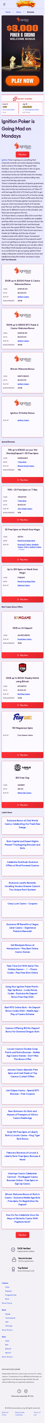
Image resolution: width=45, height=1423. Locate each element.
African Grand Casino (26, 466)
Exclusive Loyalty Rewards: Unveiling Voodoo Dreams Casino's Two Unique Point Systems (22, 886)
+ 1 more (21, 549)
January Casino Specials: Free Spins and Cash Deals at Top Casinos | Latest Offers (22, 1073)
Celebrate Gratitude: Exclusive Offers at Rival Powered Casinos (22, 864)
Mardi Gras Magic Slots (26, 541)
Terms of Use (37, 1413)
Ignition (5, 160)
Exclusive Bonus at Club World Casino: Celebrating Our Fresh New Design (22, 824)
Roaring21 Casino (24, 544)
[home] (26, 6)
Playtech (8, 1291)
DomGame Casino (25, 639)
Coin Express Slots (28, 110)
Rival (7, 1299)
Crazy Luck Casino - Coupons (22, 903)
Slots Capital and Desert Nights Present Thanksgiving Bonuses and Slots (22, 845)
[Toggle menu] (4, 4)
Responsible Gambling (19, 1413)
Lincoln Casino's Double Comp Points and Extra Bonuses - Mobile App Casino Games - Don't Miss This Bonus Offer (22, 1054)
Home (7, 12)
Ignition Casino (23, 297)
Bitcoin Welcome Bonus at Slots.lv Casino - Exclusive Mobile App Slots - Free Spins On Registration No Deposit (22, 1199)
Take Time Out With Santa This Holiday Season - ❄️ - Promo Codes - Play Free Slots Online (22, 969)
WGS (7, 1287)
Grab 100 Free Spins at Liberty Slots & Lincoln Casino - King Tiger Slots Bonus (22, 1135)
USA (6, 1322)
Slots (4, 1337)
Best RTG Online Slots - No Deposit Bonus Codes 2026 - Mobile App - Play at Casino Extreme (22, 1011)
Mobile (7, 1314)
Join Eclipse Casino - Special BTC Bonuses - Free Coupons (22, 1092)
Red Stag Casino (24, 694)
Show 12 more (7, 1330)
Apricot (8, 1353)
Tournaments (10, 1318)
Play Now (22, 154)
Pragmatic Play (10, 1295)
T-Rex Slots (22, 462)
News (18, 12)
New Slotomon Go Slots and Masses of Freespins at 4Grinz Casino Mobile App (22, 1114)
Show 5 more (7, 1303)
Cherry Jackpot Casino (32, 547)
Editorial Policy (5, 1413)
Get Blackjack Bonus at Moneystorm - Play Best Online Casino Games (22, 948)
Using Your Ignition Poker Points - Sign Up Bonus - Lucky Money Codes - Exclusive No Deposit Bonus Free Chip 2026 (22, 991)
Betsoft (8, 1349)
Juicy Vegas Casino (25, 509)
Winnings (8, 1326)
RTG (6, 1345)
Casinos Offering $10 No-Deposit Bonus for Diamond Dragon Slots (22, 1030)
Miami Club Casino (24, 793)
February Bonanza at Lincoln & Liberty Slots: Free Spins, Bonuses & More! (22, 1156)
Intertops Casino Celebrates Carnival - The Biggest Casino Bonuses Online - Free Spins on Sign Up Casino (22, 1178)
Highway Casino (24, 585)
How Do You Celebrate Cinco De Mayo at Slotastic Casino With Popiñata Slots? (22, 1218)
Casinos (5, 1283)
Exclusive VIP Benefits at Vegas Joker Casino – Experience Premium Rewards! (22, 928)
